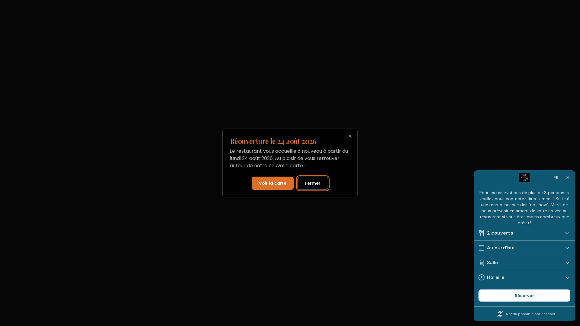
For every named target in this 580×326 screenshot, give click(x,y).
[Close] (350, 136)
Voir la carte (272, 183)
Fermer (313, 183)
